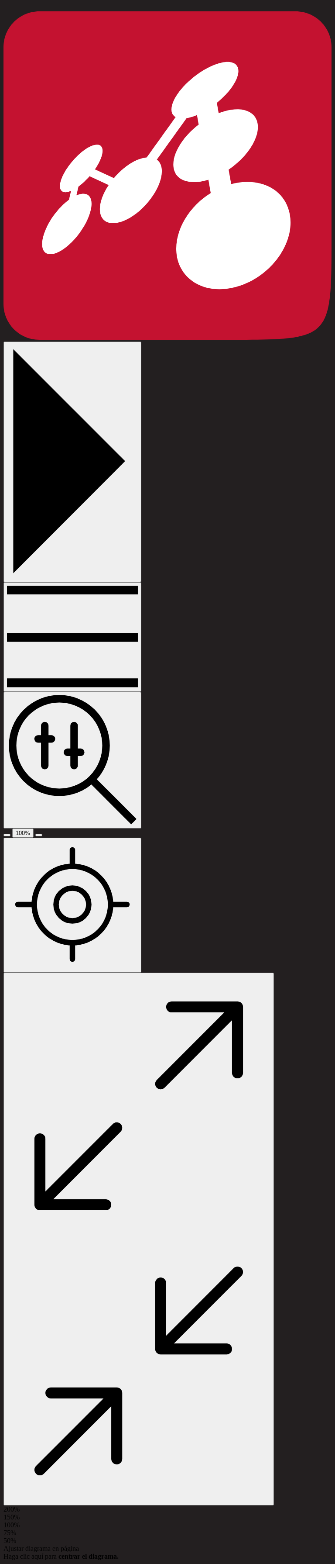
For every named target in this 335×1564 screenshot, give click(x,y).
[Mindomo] (167, 337)
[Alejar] (6, 835)
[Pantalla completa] (138, 1239)
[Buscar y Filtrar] (72, 760)
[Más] (72, 637)
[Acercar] (38, 835)
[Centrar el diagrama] (72, 905)
